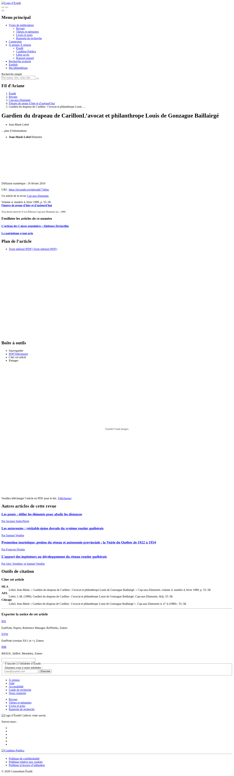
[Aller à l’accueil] (11, 3)
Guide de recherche (20, 689)
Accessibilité (16, 686)
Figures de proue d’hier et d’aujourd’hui (32, 103)
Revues (20, 28)
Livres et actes (24, 35)
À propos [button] (14, 44)
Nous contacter (17, 693)
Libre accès (22, 54)
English (13, 64)
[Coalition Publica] (12, 750)
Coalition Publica (26, 51)
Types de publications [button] (21, 25)
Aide (11, 683)
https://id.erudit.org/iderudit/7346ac (29, 189)
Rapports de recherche (29, 38)
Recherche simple (11, 74)
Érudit (19, 48)
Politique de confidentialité (24, 758)
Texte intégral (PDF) (21, 249)
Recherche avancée (20, 61)
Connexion (15, 41)
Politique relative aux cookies (26, 761)
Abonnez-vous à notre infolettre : (23, 667)
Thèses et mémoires (27, 31)
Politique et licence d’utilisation (27, 765)
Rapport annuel (25, 58)
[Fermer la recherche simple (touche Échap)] (6, 7)
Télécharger (64, 498)
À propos (25, 44)
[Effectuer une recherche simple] (2, 7)
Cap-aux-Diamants (20, 100)
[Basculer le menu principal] (2, 10)
